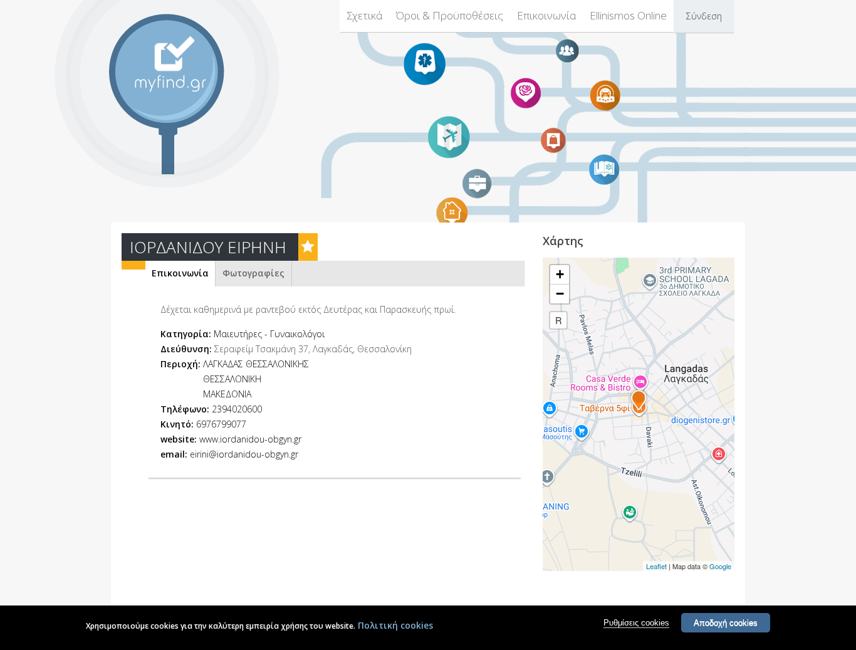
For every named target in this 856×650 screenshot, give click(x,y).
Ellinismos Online (628, 15)
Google (720, 566)
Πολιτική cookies (395, 625)
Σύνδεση (704, 16)
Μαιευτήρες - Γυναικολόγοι (269, 334)
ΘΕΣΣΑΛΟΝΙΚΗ (232, 379)
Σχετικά (364, 15)
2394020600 (237, 409)
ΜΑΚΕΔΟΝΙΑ (227, 394)
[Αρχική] (177, 64)
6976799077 (221, 424)
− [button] (560, 293)
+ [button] (560, 274)
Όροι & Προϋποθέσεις (449, 15)
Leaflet (656, 566)
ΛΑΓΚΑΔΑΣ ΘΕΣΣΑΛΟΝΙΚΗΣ (256, 364)
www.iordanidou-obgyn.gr (250, 439)
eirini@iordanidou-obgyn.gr (244, 454)
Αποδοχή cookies (726, 622)
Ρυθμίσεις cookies (636, 622)
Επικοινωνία (546, 15)
